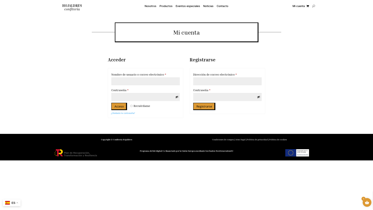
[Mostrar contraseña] (176, 97)
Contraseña (127, 90)
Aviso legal (240, 139)
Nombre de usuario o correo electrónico (145, 74)
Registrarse (204, 106)
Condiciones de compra (223, 139)
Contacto (222, 6)
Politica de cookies (278, 139)
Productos (166, 6)
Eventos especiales (188, 6)
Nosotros (150, 6)
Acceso (119, 106)
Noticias (208, 6)
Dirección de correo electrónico (222, 74)
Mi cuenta (299, 6)
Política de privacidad (257, 139)
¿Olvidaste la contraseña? (123, 113)
